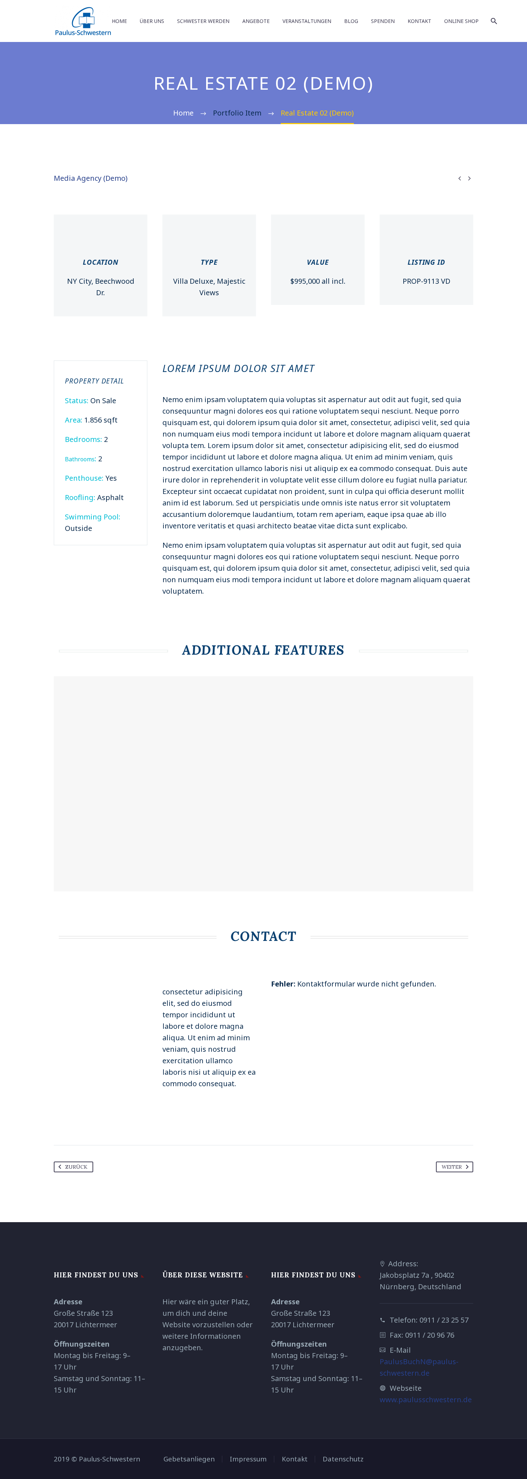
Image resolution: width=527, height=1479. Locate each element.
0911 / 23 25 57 (444, 1320)
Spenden (383, 21)
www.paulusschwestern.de (426, 1399)
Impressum (248, 1459)
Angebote (256, 21)
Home (119, 21)
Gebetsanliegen (189, 1459)
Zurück (76, 1167)
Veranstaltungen (307, 21)
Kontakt (419, 21)
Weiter (452, 1167)
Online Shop (461, 21)
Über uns (152, 21)
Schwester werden (203, 21)
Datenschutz (343, 1459)
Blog (351, 21)
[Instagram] (471, 1459)
